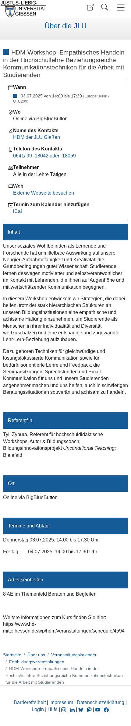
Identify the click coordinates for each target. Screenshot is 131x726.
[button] (90, 7)
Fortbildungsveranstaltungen (36, 661)
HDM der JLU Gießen (36, 137)
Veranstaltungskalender (74, 654)
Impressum (61, 702)
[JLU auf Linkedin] (73, 709)
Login (38, 709)
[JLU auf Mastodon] (90, 709)
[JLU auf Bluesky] (81, 709)
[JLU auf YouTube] (97, 709)
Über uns (36, 654)
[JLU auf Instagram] (64, 709)
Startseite (12, 654)
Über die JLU (65, 26)
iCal (17, 211)
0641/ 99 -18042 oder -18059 (44, 155)
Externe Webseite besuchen (43, 193)
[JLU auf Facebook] (106, 709)
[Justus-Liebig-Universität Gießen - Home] (32, 9)
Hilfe (53, 709)
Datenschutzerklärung (100, 702)
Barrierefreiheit (30, 702)
